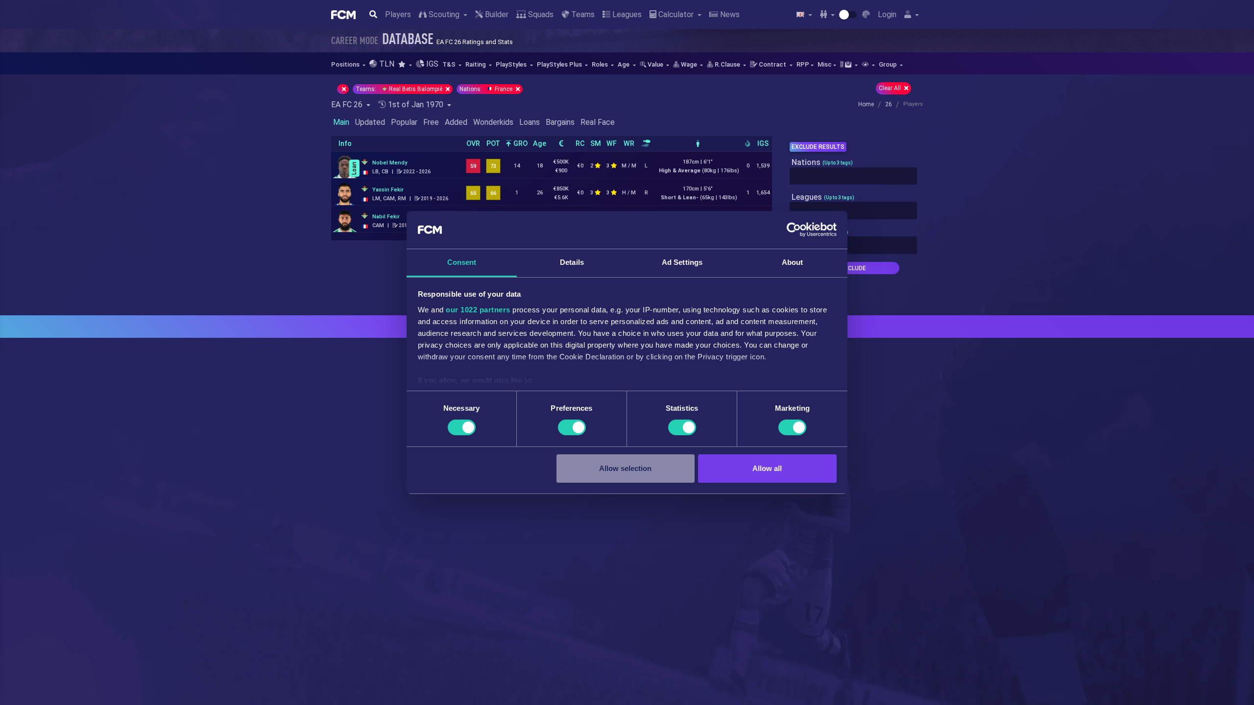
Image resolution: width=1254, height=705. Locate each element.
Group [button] (888, 64)
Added (456, 122)
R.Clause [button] (727, 64)
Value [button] (655, 64)
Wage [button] (689, 64)
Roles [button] (600, 64)
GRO (519, 144)
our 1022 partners (478, 310)
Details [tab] (572, 262)
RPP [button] (802, 64)
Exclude (853, 268)
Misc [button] (825, 64)
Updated (370, 122)
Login (887, 14)
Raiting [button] (476, 64)
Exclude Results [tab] (818, 146)
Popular (404, 122)
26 (888, 104)
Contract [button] (772, 64)
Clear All (890, 88)
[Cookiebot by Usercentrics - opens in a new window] (794, 229)
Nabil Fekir (386, 216)
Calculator (676, 14)
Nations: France (486, 89)
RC (580, 144)
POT (493, 144)
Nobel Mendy (389, 163)
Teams (582, 14)
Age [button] (624, 64)
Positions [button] (346, 64)
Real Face (597, 122)
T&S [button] (449, 64)
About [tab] (792, 262)
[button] (404, 64)
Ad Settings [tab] (682, 262)
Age (539, 144)
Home (866, 104)
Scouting (444, 14)
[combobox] (853, 176)
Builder (495, 14)
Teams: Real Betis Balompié (400, 89)
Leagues (626, 14)
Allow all (767, 468)
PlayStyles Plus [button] (560, 64)
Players (398, 14)
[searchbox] (795, 176)
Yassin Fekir (388, 190)
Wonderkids (493, 122)
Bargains (560, 122)
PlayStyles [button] (512, 64)
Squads (540, 14)
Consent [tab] (462, 262)
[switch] (572, 427)
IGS (763, 144)
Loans (529, 122)
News (729, 14)
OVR (473, 144)
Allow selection (625, 468)
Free (431, 122)
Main (341, 122)
